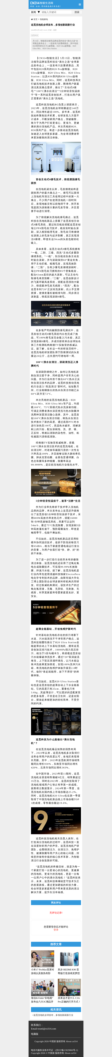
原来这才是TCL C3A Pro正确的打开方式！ (69, 1000)
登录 (56, 929)
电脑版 (34, 1034)
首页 (35, 19)
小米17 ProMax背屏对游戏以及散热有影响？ (42, 971)
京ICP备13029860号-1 (66, 1050)
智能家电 (44, 19)
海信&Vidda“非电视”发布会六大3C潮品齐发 (42, 1000)
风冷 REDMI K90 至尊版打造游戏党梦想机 (69, 971)
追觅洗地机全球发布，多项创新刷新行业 (53, 1015)
